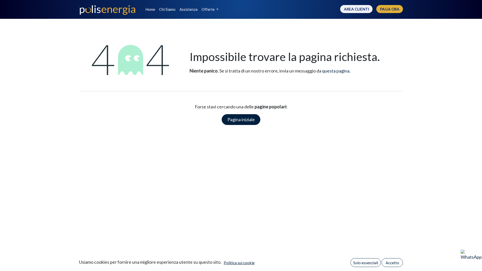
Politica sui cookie (239, 262)
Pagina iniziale (241, 119)
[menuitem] (150, 9)
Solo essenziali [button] (365, 262)
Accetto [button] (392, 262)
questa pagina (335, 71)
